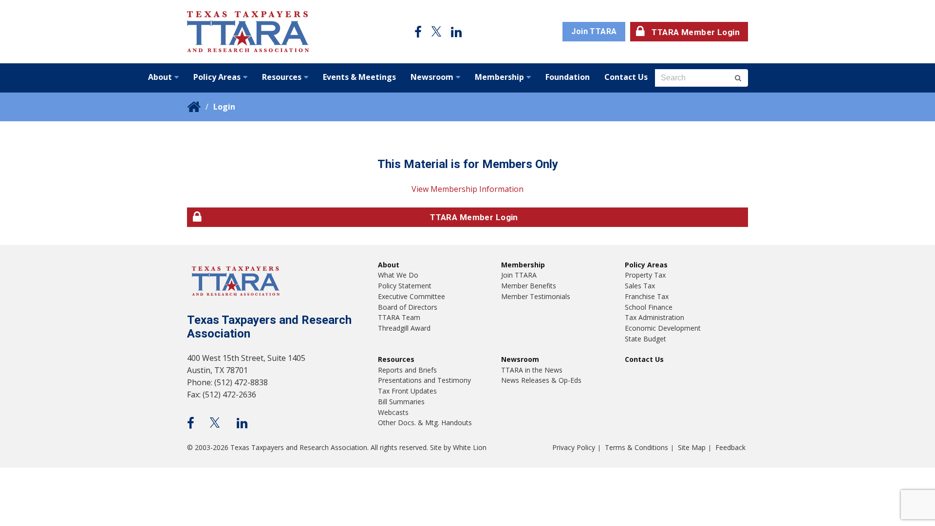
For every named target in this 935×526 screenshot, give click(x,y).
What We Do (398, 275)
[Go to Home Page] (248, 32)
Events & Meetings (359, 77)
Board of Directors (407, 307)
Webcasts (393, 412)
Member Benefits (528, 285)
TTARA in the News (531, 370)
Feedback (730, 447)
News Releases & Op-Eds (541, 380)
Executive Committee (411, 296)
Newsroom (432, 77)
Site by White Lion (458, 447)
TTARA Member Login (696, 32)
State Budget (645, 338)
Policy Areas (217, 77)
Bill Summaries (401, 401)
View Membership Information (467, 189)
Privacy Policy (573, 447)
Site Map (692, 447)
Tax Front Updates (407, 390)
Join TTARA (594, 31)
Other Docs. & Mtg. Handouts (425, 422)
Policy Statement (404, 285)
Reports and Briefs (407, 370)
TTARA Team (399, 317)
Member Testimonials (535, 296)
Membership (499, 77)
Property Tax (645, 275)
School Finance (649, 307)
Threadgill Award (404, 328)
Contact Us (626, 77)
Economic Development (663, 328)
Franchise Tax (647, 296)
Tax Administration (654, 317)
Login (224, 106)
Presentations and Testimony (424, 380)
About (160, 77)
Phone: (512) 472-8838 (227, 382)
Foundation (567, 77)
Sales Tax (640, 285)
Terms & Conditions (636, 447)
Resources (281, 77)
